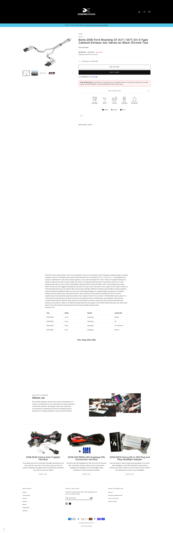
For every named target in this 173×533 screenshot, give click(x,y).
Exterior (25, 501)
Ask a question (114, 91)
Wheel (24, 504)
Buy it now (114, 72)
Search (110, 492)
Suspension (26, 507)
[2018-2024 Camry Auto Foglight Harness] (43, 442)
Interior (25, 498)
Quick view (38, 366)
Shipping (81, 54)
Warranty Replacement (115, 495)
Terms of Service (113, 498)
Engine (25, 492)
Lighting (25, 510)
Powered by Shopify (86, 526)
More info (43, 474)
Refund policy (112, 501)
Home (80, 34)
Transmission (26, 495)
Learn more (119, 84)
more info (130, 474)
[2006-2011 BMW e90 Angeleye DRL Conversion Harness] (86, 442)
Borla (81, 36)
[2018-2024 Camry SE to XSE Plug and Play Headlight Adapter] (129, 442)
